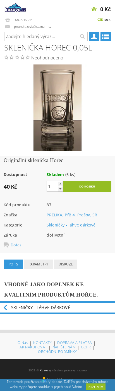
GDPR (86, 347)
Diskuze (66, 264)
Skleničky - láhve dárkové (71, 225)
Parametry (38, 264)
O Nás (23, 343)
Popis (13, 264)
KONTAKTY (42, 343)
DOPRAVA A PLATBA (74, 343)
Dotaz (16, 244)
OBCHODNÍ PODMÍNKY (57, 351)
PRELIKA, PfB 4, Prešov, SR (72, 215)
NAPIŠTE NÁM (64, 347)
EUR (107, 20)
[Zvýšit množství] (60, 183)
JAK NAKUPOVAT (33, 347)
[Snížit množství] (60, 188)
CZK (100, 19)
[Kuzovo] (15, 7)
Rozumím (96, 387)
